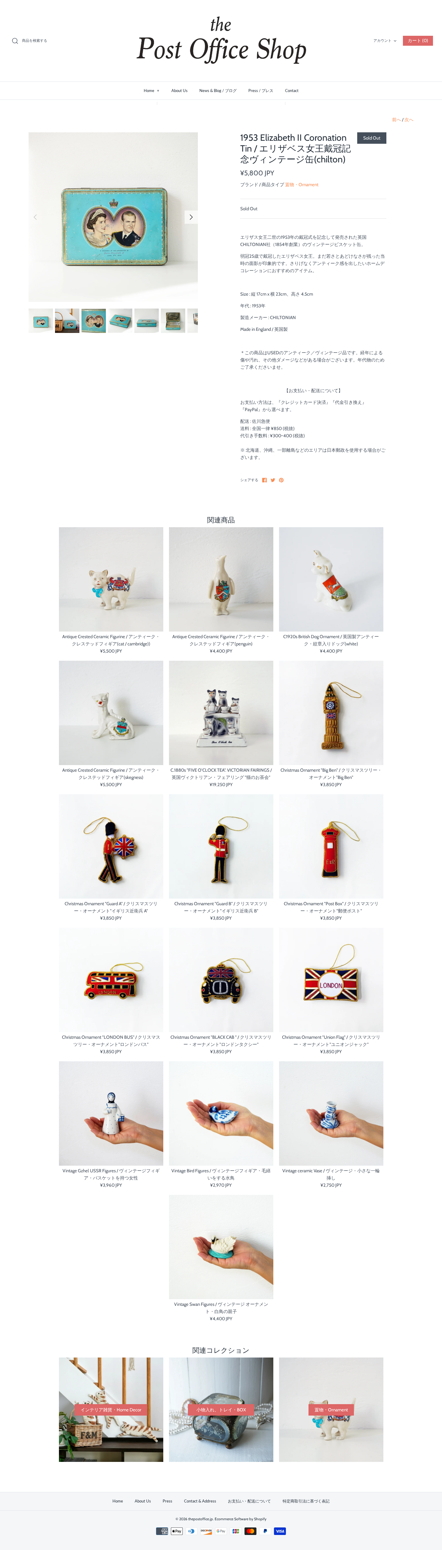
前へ (396, 119)
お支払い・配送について (249, 1501)
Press (167, 1501)
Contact (292, 90)
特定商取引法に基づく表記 (306, 1501)
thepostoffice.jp (200, 1519)
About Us (179, 90)
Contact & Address (200, 1501)
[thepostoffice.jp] (221, 40)
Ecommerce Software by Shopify (240, 1519)
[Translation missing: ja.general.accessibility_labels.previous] (35, 217)
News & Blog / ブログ (218, 90)
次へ (408, 119)
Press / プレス (260, 90)
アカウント (382, 40)
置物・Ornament (301, 184)
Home (151, 90)
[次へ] (191, 217)
